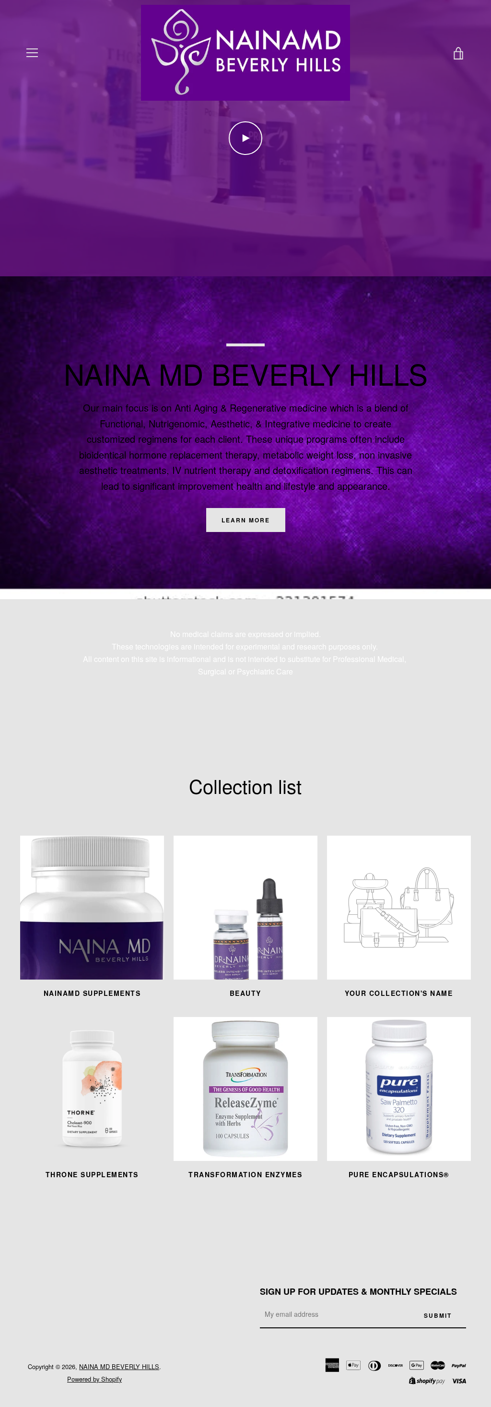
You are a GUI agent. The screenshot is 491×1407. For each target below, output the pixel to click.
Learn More (246, 520)
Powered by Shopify (94, 1378)
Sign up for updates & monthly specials (358, 1291)
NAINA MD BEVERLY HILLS (119, 1366)
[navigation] (32, 53)
